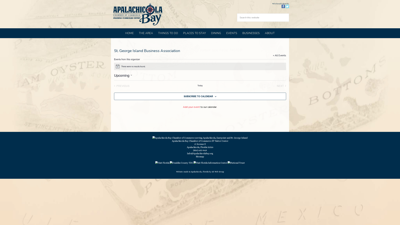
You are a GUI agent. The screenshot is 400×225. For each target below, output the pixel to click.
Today (200, 85)
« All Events (279, 55)
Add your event (191, 107)
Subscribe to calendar (198, 96)
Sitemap (200, 156)
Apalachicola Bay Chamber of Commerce (137, 14)
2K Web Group (218, 172)
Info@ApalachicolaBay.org (200, 153)
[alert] (200, 66)
